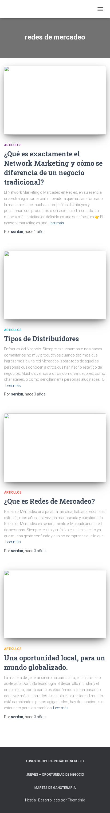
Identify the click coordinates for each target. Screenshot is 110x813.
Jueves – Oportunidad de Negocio (55, 774)
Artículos (13, 145)
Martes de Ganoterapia (55, 788)
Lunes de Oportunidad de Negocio (55, 761)
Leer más (56, 223)
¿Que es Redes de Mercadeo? (49, 501)
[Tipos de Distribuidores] (55, 285)
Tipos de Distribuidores (41, 338)
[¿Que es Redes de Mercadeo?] (55, 447)
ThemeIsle (76, 800)
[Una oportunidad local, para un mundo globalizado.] (55, 604)
